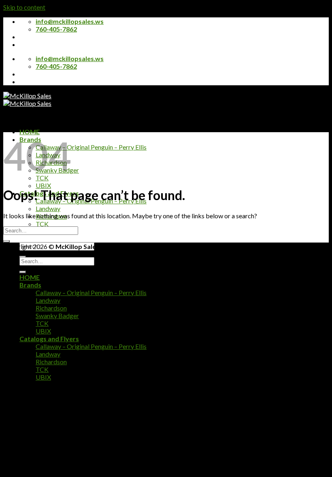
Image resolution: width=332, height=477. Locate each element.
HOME (29, 131)
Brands (30, 285)
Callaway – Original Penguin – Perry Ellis (91, 147)
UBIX (43, 185)
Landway (48, 208)
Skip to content (24, 7)
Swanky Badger (57, 315)
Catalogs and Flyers (49, 338)
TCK (42, 224)
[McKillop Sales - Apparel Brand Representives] (27, 99)
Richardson (51, 308)
